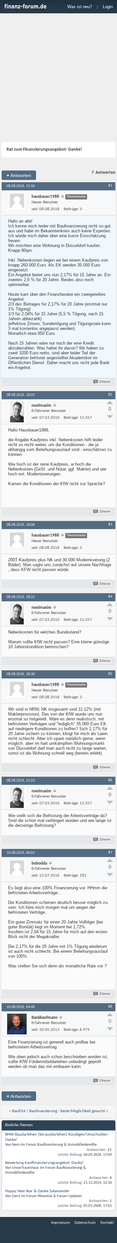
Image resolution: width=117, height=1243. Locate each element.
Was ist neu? (79, 6)
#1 (110, 186)
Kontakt (107, 1223)
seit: (35, 209)
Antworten (18, 175)
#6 (110, 780)
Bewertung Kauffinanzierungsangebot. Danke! (44, 1163)
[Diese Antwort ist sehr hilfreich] (110, 402)
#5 (110, 674)
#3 (110, 524)
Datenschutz (85, 1223)
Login (108, 6)
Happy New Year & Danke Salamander (37, 1191)
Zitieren (104, 382)
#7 (110, 852)
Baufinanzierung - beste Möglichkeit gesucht (67, 1111)
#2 (110, 395)
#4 (110, 597)
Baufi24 (18, 1111)
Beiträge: (71, 209)
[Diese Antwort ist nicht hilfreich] (110, 417)
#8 (110, 1007)
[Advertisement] (58, 78)
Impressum (60, 1223)
